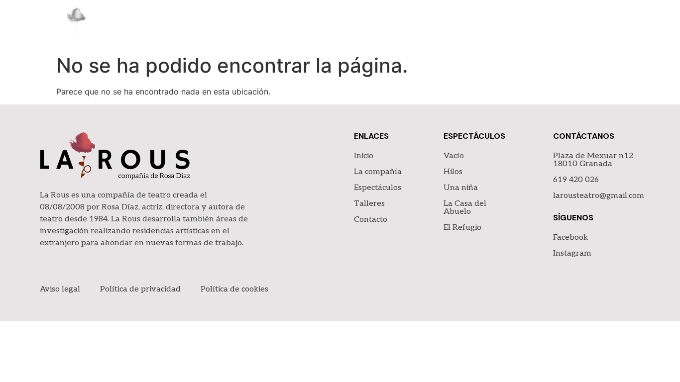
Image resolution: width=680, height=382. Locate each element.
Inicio (364, 24)
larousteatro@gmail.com (598, 195)
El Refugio (462, 227)
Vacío (454, 156)
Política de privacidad (140, 289)
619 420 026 (576, 180)
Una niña (461, 187)
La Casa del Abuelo (465, 207)
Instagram (572, 253)
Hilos (453, 172)
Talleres (559, 24)
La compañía (419, 24)
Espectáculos (493, 24)
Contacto (617, 24)
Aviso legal (60, 289)
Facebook (570, 237)
